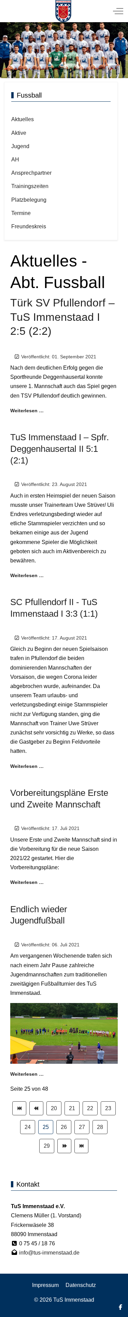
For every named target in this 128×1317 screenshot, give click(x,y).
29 (47, 1146)
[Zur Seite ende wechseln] (81, 1146)
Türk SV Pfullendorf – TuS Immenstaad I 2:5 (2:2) (62, 317)
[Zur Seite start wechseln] (19, 1108)
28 (100, 1127)
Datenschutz (81, 1285)
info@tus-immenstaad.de (49, 1253)
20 (54, 1108)
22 (90, 1108)
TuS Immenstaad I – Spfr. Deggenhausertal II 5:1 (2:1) (59, 449)
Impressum (45, 1285)
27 (82, 1127)
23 (108, 1108)
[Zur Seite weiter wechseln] (64, 1146)
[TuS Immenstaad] (63, 11)
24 (28, 1127)
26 (64, 1127)
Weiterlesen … (27, 410)
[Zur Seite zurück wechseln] (36, 1108)
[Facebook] (120, 1307)
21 (72, 1108)
